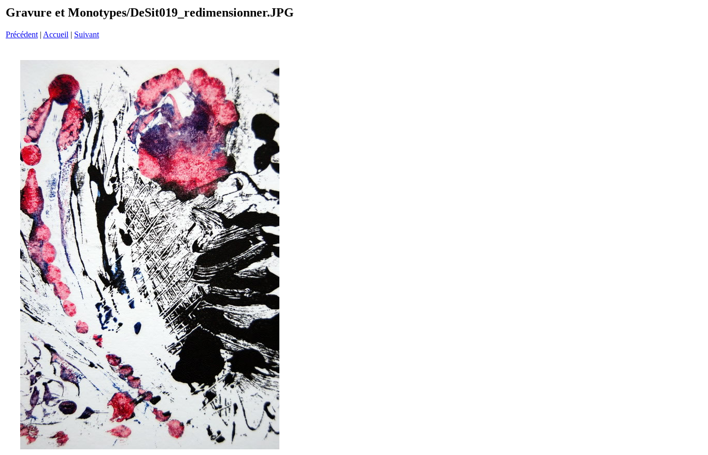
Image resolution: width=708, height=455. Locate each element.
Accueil (55, 34)
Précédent (22, 34)
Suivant (86, 34)
